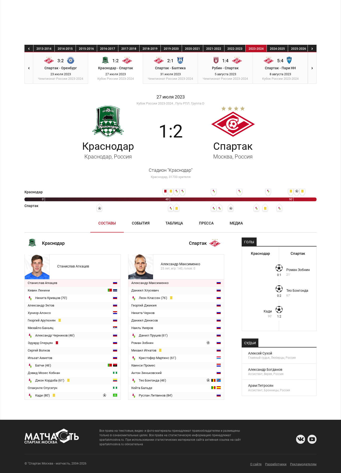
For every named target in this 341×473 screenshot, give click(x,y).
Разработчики (276, 464)
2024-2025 (277, 48)
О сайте (256, 464)
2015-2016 (86, 48)
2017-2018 (128, 48)
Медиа (236, 223)
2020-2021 (192, 48)
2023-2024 (256, 48)
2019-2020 (171, 48)
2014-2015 (65, 48)
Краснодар (108, 150)
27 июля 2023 (171, 97)
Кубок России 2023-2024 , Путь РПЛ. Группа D (170, 103)
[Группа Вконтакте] (300, 439)
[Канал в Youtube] (312, 439)
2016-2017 (107, 48)
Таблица (174, 223)
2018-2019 (150, 48)
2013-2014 (43, 48)
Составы (107, 223)
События (141, 223)
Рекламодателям (303, 464)
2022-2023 (234, 48)
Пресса (206, 223)
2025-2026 (298, 48)
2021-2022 (213, 48)
